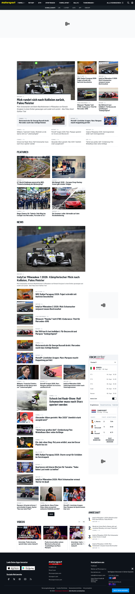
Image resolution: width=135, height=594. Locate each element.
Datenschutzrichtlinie (75, 588)
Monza (98, 367)
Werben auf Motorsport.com (99, 569)
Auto (74, 8)
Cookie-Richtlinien (62, 588)
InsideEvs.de (52, 567)
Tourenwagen (88, 3)
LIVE (59, 8)
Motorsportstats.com (55, 579)
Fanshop (87, 8)
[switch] (113, 399)
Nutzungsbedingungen (48, 588)
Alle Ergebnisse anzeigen (110, 439)
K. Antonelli (98, 427)
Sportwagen (50, 3)
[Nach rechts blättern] (83, 521)
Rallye (76, 3)
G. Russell (97, 432)
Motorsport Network (62, 591)
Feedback (94, 566)
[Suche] (128, 3)
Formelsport (64, 3)
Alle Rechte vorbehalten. (77, 591)
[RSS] (31, 579)
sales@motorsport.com (98, 575)
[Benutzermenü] (132, 3)
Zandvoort (102, 410)
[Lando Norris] (92, 421)
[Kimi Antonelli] (92, 426)
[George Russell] (92, 432)
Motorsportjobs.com (55, 573)
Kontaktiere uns (95, 572)
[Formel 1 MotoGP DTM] (103, 362)
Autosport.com (53, 576)
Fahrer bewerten (96, 439)
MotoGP (31, 3)
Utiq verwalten (87, 588)
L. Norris (97, 421)
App (80, 8)
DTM (39, 3)
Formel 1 (21, 3)
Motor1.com (52, 570)
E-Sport (66, 8)
